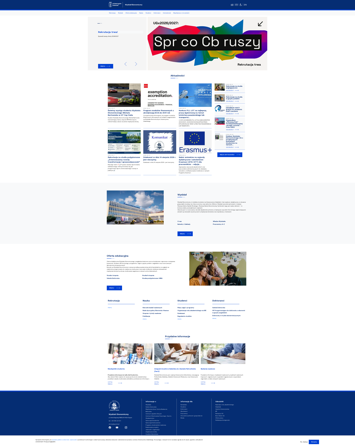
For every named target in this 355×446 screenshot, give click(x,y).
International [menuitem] (167, 13)
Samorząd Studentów (152, 420)
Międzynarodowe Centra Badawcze (156, 409)
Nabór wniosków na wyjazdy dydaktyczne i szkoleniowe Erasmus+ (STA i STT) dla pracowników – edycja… (192, 160)
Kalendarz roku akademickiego (224, 404)
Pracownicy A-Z (219, 224)
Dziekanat (181, 313)
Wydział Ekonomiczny (133, 5)
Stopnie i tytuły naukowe (152, 313)
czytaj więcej (110, 383)
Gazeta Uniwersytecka (222, 409)
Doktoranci (218, 300)
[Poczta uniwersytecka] (236, 4)
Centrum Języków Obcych (154, 414)
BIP (216, 411)
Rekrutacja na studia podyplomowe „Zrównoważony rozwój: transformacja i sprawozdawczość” (124, 159)
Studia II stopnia (148, 275)
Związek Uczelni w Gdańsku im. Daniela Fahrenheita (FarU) (175, 370)
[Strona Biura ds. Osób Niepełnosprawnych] (241, 4)
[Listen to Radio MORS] (232, 4)
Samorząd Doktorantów (153, 423)
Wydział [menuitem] (120, 13)
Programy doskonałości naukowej (156, 425)
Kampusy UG (219, 413)
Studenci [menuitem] (148, 13)
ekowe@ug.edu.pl (114, 424)
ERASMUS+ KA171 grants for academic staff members (234, 109)
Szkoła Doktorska (113, 278)
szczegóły (230, 90)
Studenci (182, 300)
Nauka (146, 300)
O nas (180, 221)
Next (135, 64)
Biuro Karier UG (219, 416)
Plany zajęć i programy (186, 308)
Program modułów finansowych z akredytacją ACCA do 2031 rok (158, 111)
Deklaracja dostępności (222, 420)
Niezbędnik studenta (116, 369)
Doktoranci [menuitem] (157, 13)
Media (182, 418)
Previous (126, 64)
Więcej (102, 66)
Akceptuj (314, 442)
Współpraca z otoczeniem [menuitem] (181, 13)
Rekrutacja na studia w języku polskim (234, 98)
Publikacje (146, 316)
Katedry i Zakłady (184, 224)
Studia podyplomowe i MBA (152, 278)
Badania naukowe (208, 369)
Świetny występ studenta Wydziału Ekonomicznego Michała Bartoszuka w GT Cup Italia (124, 112)
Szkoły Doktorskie (151, 407)
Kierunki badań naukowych (152, 308)
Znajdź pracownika (151, 432)
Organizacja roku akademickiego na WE (192, 310)
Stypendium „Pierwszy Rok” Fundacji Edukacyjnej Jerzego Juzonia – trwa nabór (234, 123)
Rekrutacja (114, 300)
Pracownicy (184, 413)
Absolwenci (184, 411)
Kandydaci (184, 404)
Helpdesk (218, 407)
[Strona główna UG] (115, 4)
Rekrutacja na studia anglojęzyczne (234, 87)
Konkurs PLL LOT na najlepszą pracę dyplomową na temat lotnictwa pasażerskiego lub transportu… (192, 114)
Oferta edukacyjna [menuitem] (131, 13)
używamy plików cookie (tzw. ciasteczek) (64, 440)
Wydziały (148, 404)
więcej (182, 234)
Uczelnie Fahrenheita (152, 434)
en (245, 4)
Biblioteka (149, 411)
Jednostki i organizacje (152, 429)
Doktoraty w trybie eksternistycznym (226, 316)
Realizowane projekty (152, 427)
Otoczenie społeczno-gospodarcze (191, 416)
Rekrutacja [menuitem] (112, 13)
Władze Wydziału (219, 221)
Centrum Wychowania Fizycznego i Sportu (158, 416)
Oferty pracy (219, 418)
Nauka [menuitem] (141, 13)
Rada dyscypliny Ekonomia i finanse (156, 310)
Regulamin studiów (185, 316)
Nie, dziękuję (304, 442)
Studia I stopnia (112, 275)
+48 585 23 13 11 (116, 421)
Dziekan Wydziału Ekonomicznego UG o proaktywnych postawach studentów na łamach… (234, 140)
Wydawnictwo (150, 418)
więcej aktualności (227, 154)
